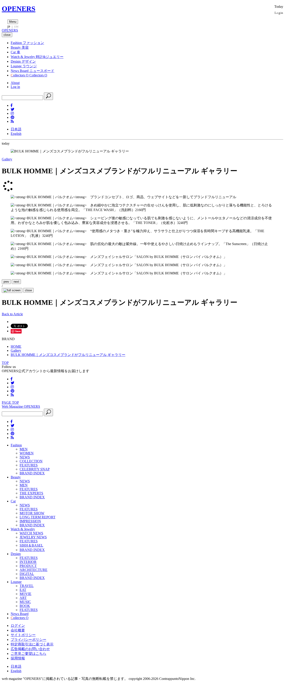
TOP (5, 363)
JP (8, 26)
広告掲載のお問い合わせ (30, 649)
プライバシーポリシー (28, 639)
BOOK (25, 606)
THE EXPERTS (31, 493)
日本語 (16, 129)
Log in (15, 87)
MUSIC (25, 602)
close (28, 290)
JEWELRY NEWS (33, 537)
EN (16, 26)
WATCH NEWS (31, 533)
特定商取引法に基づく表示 (32, 644)
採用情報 (18, 658)
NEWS (25, 457)
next (16, 281)
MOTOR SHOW (32, 513)
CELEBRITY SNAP (35, 469)
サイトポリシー (23, 635)
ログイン (18, 625)
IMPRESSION (30, 521)
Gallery (7, 159)
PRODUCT (28, 566)
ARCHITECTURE (33, 570)
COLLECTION (31, 461)
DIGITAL (27, 574)
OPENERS (18, 9)
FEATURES (29, 465)
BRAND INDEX (32, 473)
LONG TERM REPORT (37, 517)
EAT (23, 590)
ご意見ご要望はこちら (28, 653)
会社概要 (18, 630)
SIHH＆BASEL (31, 545)
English (16, 134)
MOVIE (25, 594)
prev (6, 281)
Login (279, 12)
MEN (24, 449)
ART (23, 598)
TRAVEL (27, 586)
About (15, 83)
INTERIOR (28, 562)
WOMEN (27, 453)
